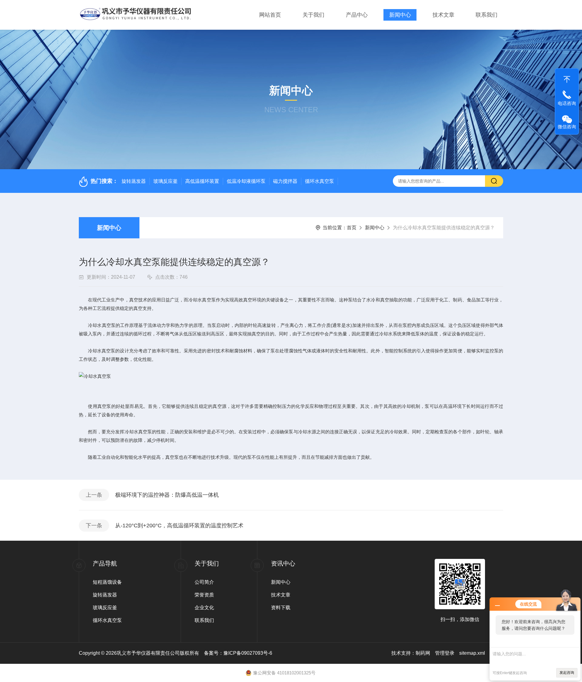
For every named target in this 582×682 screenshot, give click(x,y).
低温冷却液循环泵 (246, 181)
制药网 (423, 653)
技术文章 (443, 15)
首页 (351, 227)
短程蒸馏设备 (107, 582)
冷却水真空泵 (101, 350)
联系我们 (486, 15)
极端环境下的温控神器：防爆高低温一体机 (167, 495)
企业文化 (204, 607)
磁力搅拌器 (285, 181)
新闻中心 (400, 15)
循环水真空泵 (319, 181)
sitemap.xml (472, 653)
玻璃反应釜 (165, 181)
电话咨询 (567, 103)
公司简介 (204, 582)
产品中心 (357, 15)
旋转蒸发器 (134, 181)
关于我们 (313, 15)
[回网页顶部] (566, 78)
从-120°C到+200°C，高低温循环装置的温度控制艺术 (179, 525)
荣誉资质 (204, 594)
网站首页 (270, 15)
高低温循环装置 (202, 181)
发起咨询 (567, 672)
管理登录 (444, 653)
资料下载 (280, 607)
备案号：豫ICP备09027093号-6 (238, 653)
